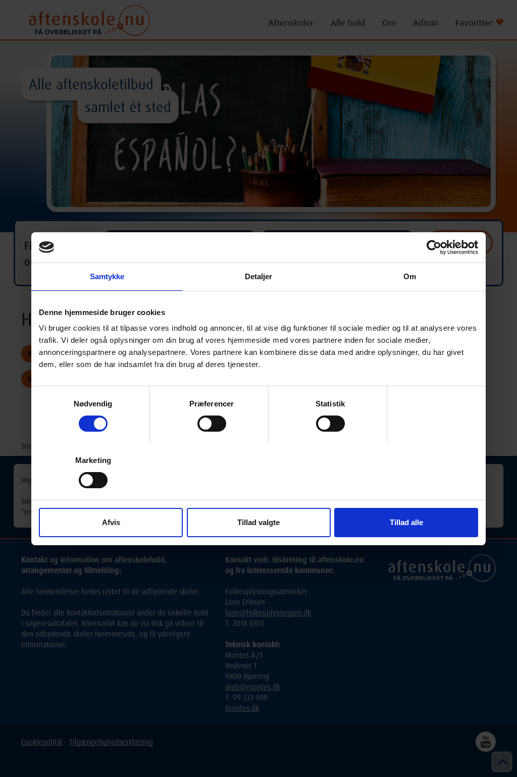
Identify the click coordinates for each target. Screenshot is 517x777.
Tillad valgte (258, 522)
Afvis (111, 522)
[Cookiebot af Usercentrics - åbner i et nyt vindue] (434, 247)
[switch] (211, 424)
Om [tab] (409, 276)
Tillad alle (406, 522)
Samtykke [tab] (107, 276)
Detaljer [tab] (259, 276)
